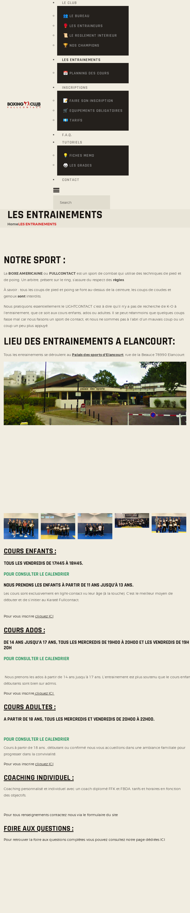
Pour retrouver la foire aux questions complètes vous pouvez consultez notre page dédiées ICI (84, 839)
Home (12, 224)
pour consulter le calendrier (36, 574)
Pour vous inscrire (28, 616)
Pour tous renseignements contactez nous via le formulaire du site (61, 815)
